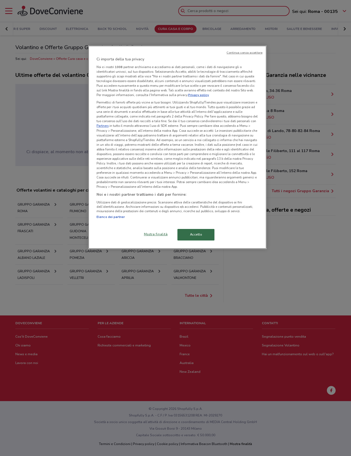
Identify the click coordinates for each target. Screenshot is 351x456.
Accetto (196, 234)
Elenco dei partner (111, 217)
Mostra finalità (156, 234)
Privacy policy (198, 95)
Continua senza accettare (244, 53)
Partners (103, 126)
